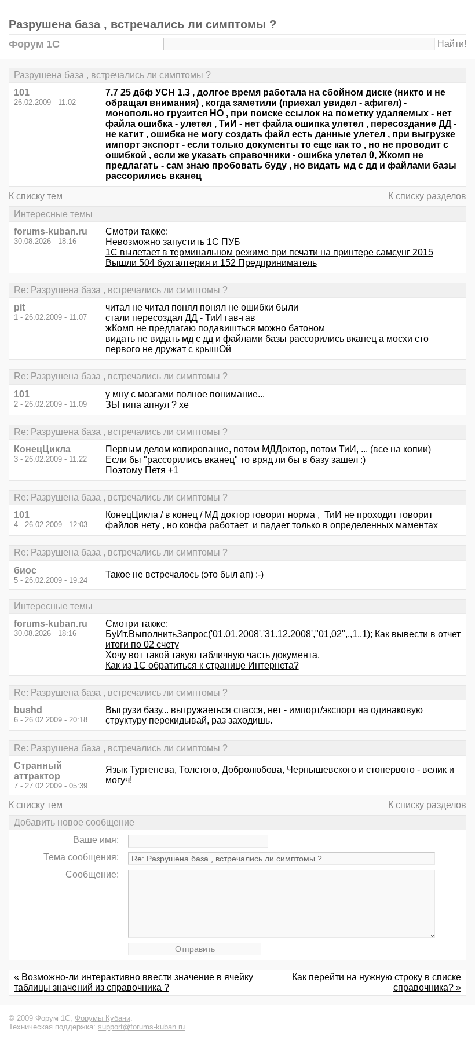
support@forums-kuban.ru (141, 1026)
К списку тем (36, 196)
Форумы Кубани (102, 1018)
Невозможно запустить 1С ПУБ (172, 242)
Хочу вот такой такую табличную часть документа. (212, 655)
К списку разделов (427, 196)
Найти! (451, 44)
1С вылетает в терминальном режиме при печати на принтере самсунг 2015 (269, 252)
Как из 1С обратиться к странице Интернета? (202, 665)
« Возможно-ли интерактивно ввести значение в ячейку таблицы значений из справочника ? (133, 982)
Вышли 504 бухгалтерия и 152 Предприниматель (211, 263)
